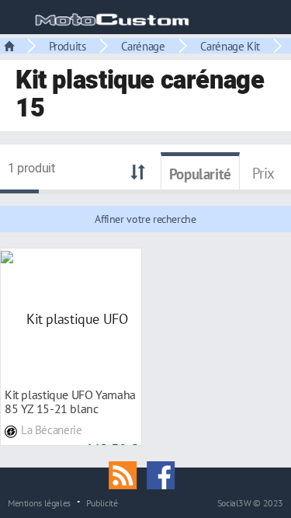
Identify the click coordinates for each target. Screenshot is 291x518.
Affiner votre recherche (145, 219)
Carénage (143, 46)
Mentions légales (39, 502)
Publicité (102, 502)
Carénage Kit (230, 46)
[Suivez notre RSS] (128, 473)
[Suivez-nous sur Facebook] (164, 473)
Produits (67, 46)
